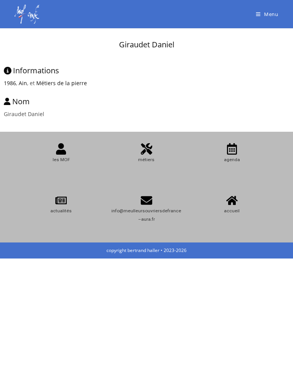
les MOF (61, 159)
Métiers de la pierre (61, 83)
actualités (61, 210)
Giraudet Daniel (146, 44)
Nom (21, 101)
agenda (232, 159)
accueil (232, 210)
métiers (146, 159)
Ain (23, 83)
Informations (36, 70)
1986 (10, 83)
